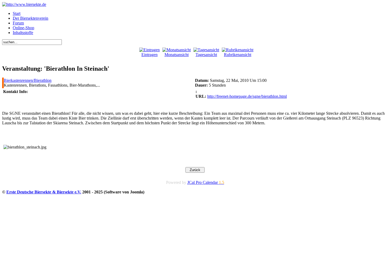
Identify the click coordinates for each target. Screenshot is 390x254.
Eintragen (149, 54)
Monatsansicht (176, 54)
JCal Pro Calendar (205, 182)
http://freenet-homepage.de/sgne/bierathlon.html (247, 96)
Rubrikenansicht (237, 54)
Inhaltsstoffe (23, 32)
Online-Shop (23, 28)
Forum (18, 23)
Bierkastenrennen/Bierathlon (27, 80)
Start (16, 13)
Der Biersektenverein (30, 18)
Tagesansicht (206, 54)
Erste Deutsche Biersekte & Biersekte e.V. (43, 192)
